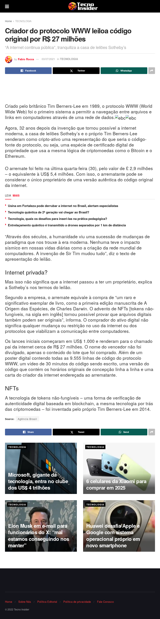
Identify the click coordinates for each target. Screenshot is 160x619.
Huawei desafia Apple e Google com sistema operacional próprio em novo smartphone (113, 535)
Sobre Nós (24, 602)
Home (8, 21)
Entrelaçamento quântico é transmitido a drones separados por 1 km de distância (67, 225)
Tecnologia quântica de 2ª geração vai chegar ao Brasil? (48, 212)
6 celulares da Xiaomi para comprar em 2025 (116, 484)
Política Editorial (47, 602)
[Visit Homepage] (83, 6)
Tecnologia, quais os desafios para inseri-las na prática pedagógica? (57, 218)
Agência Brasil (27, 419)
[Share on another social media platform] (151, 70)
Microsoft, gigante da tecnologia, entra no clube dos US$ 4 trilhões (38, 481)
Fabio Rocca (26, 59)
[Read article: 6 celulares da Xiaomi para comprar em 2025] (119, 468)
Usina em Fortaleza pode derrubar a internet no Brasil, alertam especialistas (63, 205)
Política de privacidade (77, 602)
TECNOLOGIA (23, 21)
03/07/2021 (48, 59)
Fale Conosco (105, 602)
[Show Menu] (7, 6)
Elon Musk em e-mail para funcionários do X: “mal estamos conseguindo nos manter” (38, 535)
